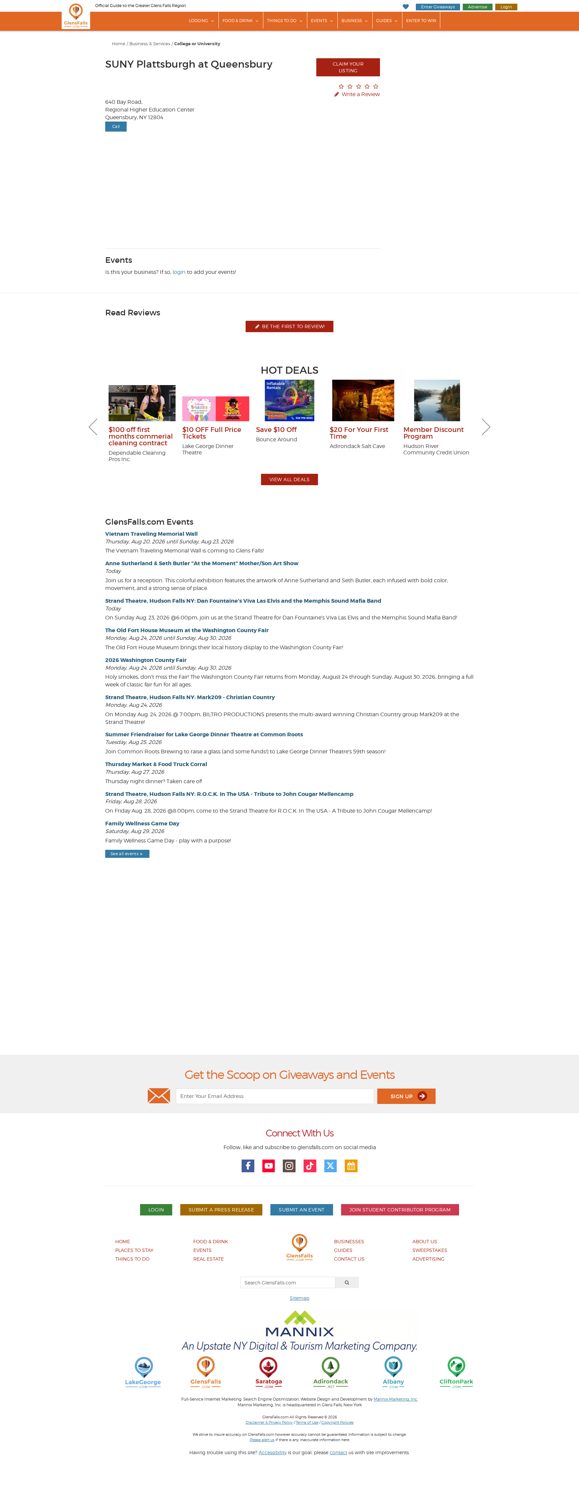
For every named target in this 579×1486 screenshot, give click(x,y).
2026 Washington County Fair (146, 660)
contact (338, 1452)
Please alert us (262, 1439)
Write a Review (360, 94)
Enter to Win (421, 20)
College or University (197, 44)
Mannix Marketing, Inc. (396, 1399)
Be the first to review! (293, 326)
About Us (424, 1241)
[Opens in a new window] (143, 1372)
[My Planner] (351, 1166)
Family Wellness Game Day (142, 823)
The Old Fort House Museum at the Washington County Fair (187, 630)
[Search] (347, 1282)
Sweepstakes (429, 1250)
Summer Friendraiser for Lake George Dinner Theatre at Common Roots (204, 734)
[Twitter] (330, 1166)
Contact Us (349, 1259)
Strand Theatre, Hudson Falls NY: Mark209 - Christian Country (190, 697)
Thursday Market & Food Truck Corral (156, 764)
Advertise (477, 6)
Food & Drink (237, 20)
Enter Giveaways (438, 6)
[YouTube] (268, 1166)
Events (319, 20)
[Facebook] (248, 1166)
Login (506, 6)
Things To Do (282, 20)
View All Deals (289, 479)
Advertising (428, 1259)
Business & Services (149, 43)
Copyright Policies (337, 1422)
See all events (124, 853)
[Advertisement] (289, 973)
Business (351, 20)
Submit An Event (301, 1209)
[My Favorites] (405, 6)
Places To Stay (134, 1250)
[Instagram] (289, 1166)
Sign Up (402, 1096)
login (179, 272)
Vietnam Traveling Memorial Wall (151, 533)
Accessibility (272, 1452)
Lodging (198, 20)
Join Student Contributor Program (400, 1209)
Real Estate (208, 1259)
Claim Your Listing (348, 67)
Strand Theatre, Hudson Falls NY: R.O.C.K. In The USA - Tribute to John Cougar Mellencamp (229, 794)
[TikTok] (310, 1166)
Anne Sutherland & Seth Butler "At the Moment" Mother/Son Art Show (202, 563)
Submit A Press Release (221, 1209)
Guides (384, 20)
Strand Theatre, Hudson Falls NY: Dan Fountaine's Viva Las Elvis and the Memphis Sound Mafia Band (243, 600)
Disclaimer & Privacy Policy (269, 1422)
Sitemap (299, 1298)
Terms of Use (307, 1422)
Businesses (349, 1241)
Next (486, 427)
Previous (92, 427)
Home (118, 43)
